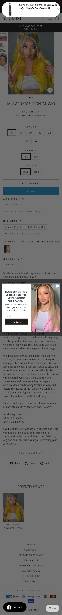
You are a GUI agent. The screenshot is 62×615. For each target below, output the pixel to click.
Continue (16, 322)
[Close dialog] (57, 286)
